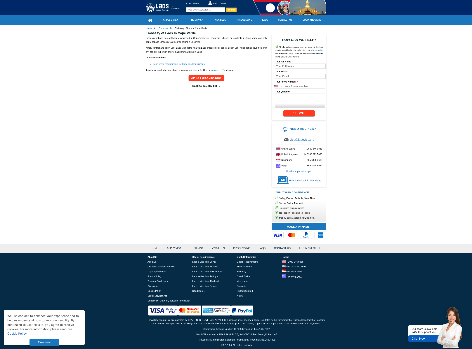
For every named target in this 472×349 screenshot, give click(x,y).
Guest (223, 3)
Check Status (243, 276)
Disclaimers (153, 286)
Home (149, 28)
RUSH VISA (196, 248)
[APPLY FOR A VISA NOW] (206, 78)
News (240, 296)
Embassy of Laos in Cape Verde (191, 28)
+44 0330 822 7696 (312, 154)
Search (231, 9)
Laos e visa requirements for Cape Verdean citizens (179, 64)
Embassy (163, 28)
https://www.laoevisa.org (165, 7)
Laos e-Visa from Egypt (204, 262)
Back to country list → (206, 85)
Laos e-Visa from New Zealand (207, 271)
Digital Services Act (157, 296)
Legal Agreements (157, 271)
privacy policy (317, 50)
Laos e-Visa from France (204, 286)
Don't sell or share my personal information (169, 300)
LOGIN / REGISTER (310, 248)
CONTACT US (282, 248)
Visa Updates (243, 281)
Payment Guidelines (158, 281)
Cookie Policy (154, 291)
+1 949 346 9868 (313, 149)
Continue (44, 342)
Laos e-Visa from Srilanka (205, 266)
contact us (216, 70)
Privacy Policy (155, 276)
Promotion (242, 286)
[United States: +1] (278, 86)
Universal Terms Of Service (161, 266)
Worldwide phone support (299, 171)
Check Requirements (247, 262)
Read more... (198, 291)
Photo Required (245, 291)
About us (152, 262)
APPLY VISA (174, 248)
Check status (192, 3)
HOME (154, 248)
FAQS (262, 248)
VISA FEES (218, 248)
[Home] (150, 20)
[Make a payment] (299, 231)
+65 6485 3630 (314, 160)
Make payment (244, 266)
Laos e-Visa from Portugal (205, 276)
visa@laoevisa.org (302, 139)
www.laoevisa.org (157, 320)
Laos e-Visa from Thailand (205, 281)
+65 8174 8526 (314, 165)
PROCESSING (241, 248)
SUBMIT (299, 113)
